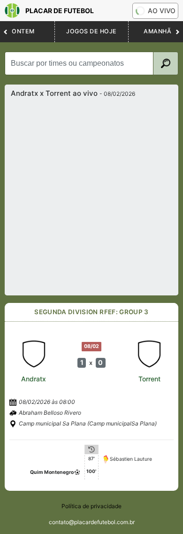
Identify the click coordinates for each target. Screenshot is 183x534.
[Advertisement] (91, 194)
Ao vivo (161, 11)
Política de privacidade (91, 506)
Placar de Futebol (59, 11)
